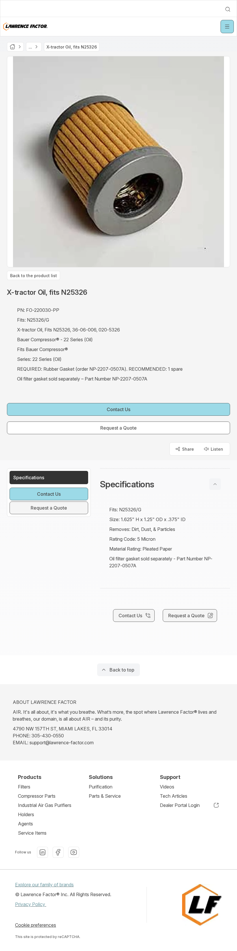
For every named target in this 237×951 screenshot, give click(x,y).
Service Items (32, 833)
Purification (100, 787)
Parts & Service (105, 796)
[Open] (227, 26)
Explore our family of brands (44, 884)
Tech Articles (173, 796)
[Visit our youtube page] (73, 852)
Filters (24, 787)
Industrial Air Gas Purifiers (44, 805)
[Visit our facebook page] (58, 852)
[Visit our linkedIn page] (42, 852)
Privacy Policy (30, 904)
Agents (25, 824)
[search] (227, 9)
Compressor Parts (36, 796)
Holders (26, 814)
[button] (165, 484)
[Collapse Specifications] (215, 484)
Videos (167, 787)
